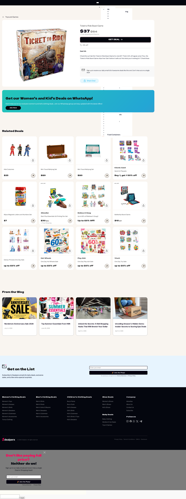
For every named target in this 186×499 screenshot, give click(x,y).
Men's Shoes (106, 404)
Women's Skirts (7, 407)
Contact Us (130, 407)
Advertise (129, 401)
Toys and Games (11, 17)
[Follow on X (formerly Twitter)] (137, 422)
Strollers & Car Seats (109, 422)
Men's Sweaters (41, 410)
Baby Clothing (107, 419)
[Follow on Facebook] (131, 422)
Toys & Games (107, 425)
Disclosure (144, 439)
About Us (129, 404)
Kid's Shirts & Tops (73, 416)
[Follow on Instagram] (127, 422)
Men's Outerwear (41, 413)
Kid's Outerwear (72, 413)
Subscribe (129, 410)
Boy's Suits (70, 404)
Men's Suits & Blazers (43, 407)
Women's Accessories (9, 416)
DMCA (138, 439)
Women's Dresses (8, 404)
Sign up (89, 70)
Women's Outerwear (9, 413)
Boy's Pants (71, 401)
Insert (22, 498)
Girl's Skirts (70, 410)
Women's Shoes (107, 401)
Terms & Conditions (129, 439)
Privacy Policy (132, 375)
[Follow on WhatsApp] (134, 422)
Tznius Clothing (7, 419)
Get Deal (114, 40)
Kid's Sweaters (72, 419)
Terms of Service (121, 375)
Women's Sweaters (8, 410)
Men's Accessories (42, 416)
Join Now (13, 108)
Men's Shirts (40, 401)
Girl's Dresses (71, 407)
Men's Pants (40, 404)
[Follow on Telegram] (141, 422)
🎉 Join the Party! (118, 373)
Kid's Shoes (106, 407)
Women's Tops (7, 401)
